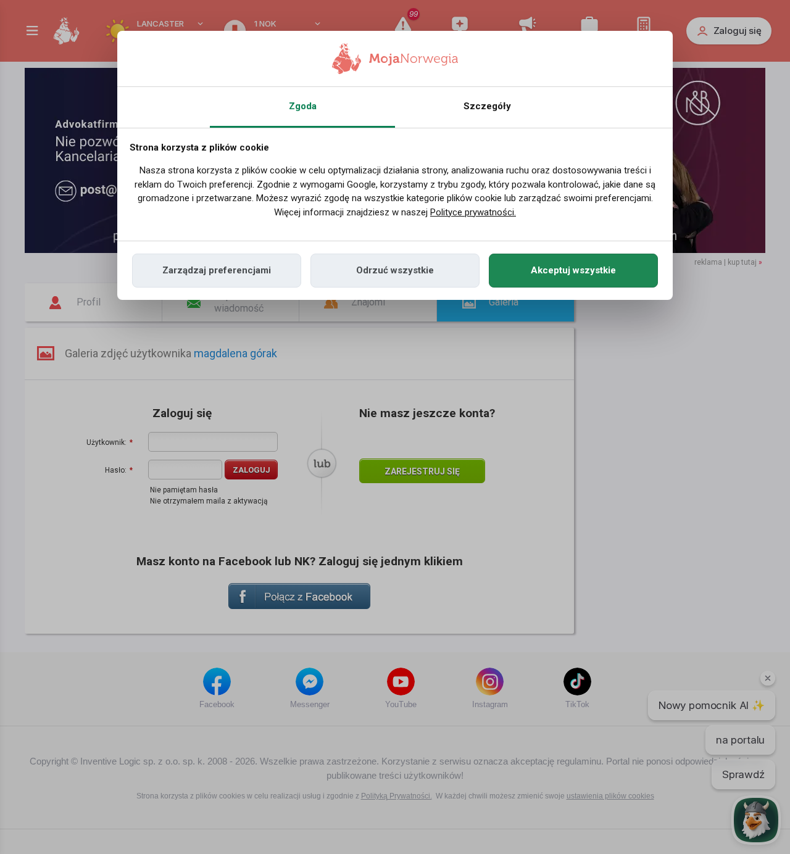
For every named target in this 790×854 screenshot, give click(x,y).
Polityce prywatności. (473, 212)
